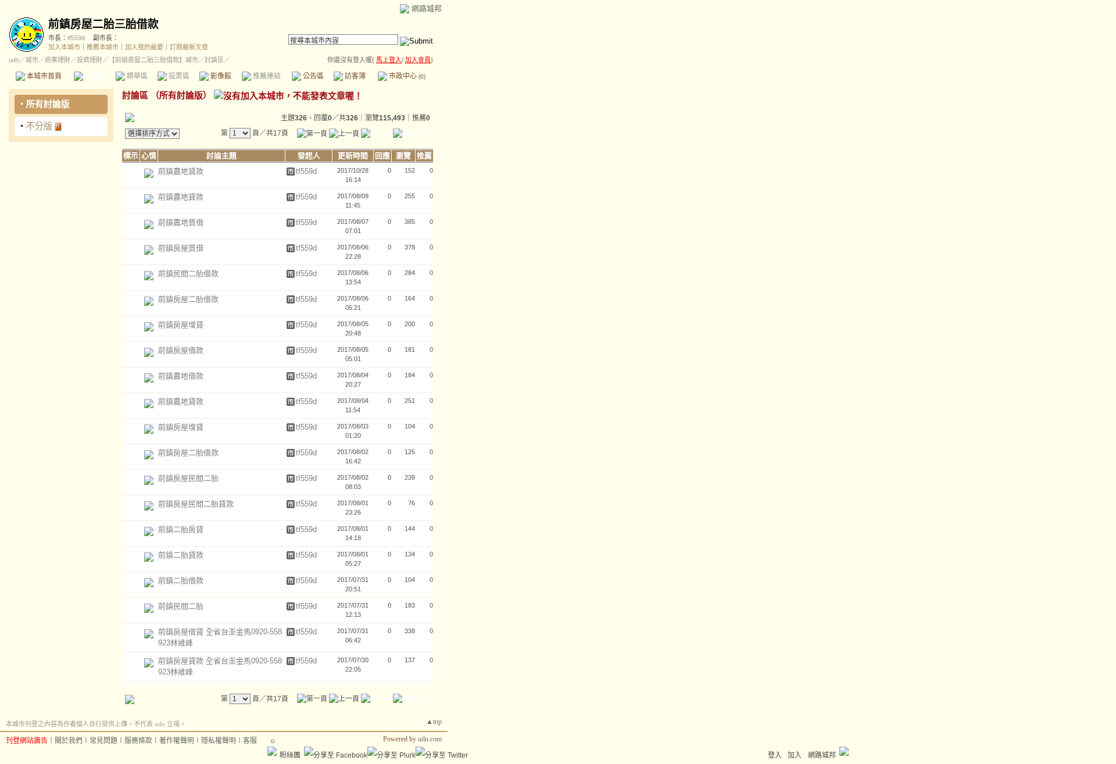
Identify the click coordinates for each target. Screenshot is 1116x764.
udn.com (430, 739)
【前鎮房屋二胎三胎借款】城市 (153, 59)
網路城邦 (427, 8)
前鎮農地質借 (180, 222)
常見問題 (103, 741)
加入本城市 (64, 47)
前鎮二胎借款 (180, 580)
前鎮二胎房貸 (180, 529)
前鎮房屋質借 (180, 248)
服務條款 (138, 741)
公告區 (312, 76)
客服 (250, 741)
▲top (434, 721)
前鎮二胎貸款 (180, 555)
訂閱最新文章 (189, 47)
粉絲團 (290, 755)
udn (14, 59)
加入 (795, 755)
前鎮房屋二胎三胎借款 (103, 24)
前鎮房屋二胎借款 (188, 299)
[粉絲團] (272, 751)
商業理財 (57, 59)
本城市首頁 (43, 76)
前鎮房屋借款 (180, 350)
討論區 (94, 76)
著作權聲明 (176, 741)
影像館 (220, 76)
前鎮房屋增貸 (180, 324)
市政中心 (406, 76)
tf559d (76, 37)
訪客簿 (354, 76)
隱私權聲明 (218, 741)
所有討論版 (48, 104)
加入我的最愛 (144, 47)
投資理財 (89, 59)
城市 (32, 59)
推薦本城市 (103, 47)
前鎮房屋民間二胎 (188, 478)
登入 (775, 755)
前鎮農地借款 (180, 376)
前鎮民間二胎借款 (188, 273)
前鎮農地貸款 (180, 171)
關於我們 (69, 741)
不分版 (39, 126)
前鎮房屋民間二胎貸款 (196, 503)
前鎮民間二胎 (180, 606)
